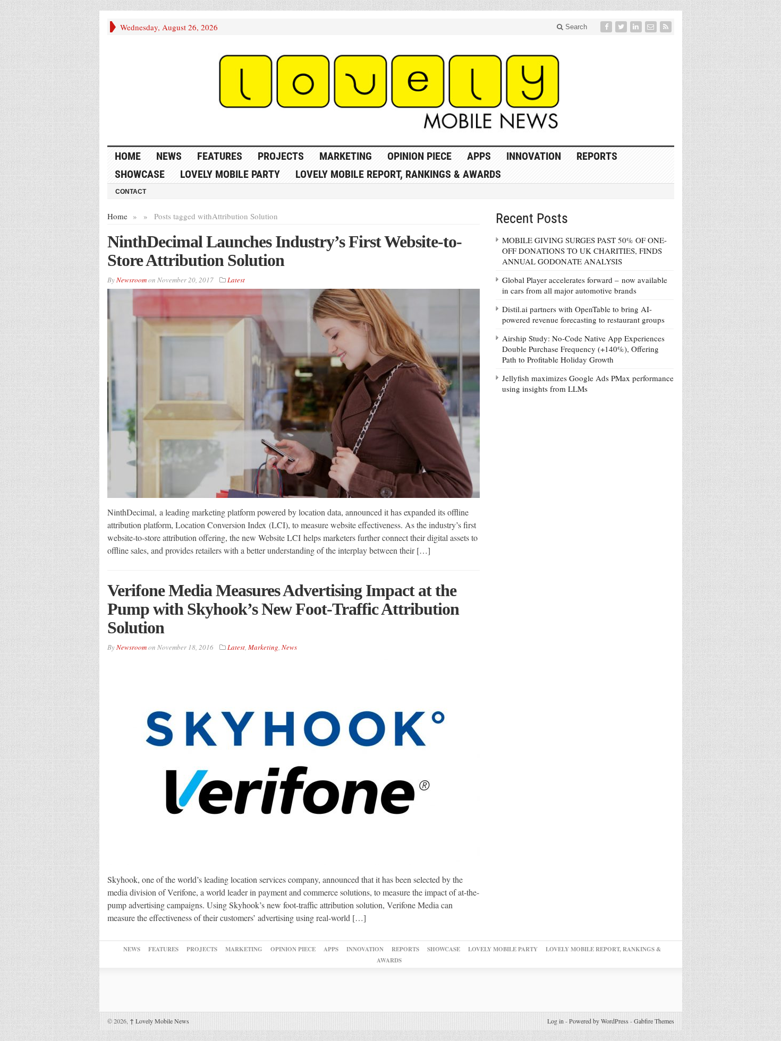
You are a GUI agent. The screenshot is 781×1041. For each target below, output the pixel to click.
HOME (128, 156)
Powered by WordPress (599, 1021)
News (169, 156)
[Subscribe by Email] (651, 27)
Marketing (345, 156)
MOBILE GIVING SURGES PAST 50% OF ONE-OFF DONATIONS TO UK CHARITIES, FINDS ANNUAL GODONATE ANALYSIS (584, 250)
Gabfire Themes (654, 1021)
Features (219, 156)
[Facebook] (607, 27)
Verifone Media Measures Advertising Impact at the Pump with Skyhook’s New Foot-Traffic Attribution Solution (283, 609)
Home (117, 216)
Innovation (533, 156)
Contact (130, 191)
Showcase (140, 174)
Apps (479, 156)
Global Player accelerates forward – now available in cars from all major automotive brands (584, 285)
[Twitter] (622, 27)
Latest (236, 280)
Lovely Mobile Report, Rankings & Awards (398, 174)
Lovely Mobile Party (230, 174)
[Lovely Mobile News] (390, 90)
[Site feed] (666, 27)
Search (575, 27)
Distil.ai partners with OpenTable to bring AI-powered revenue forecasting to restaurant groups (583, 314)
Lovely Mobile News (159, 1021)
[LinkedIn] (637, 27)
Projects (281, 156)
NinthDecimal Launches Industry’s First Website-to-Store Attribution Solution (284, 251)
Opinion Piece (419, 156)
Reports (596, 156)
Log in (555, 1021)
